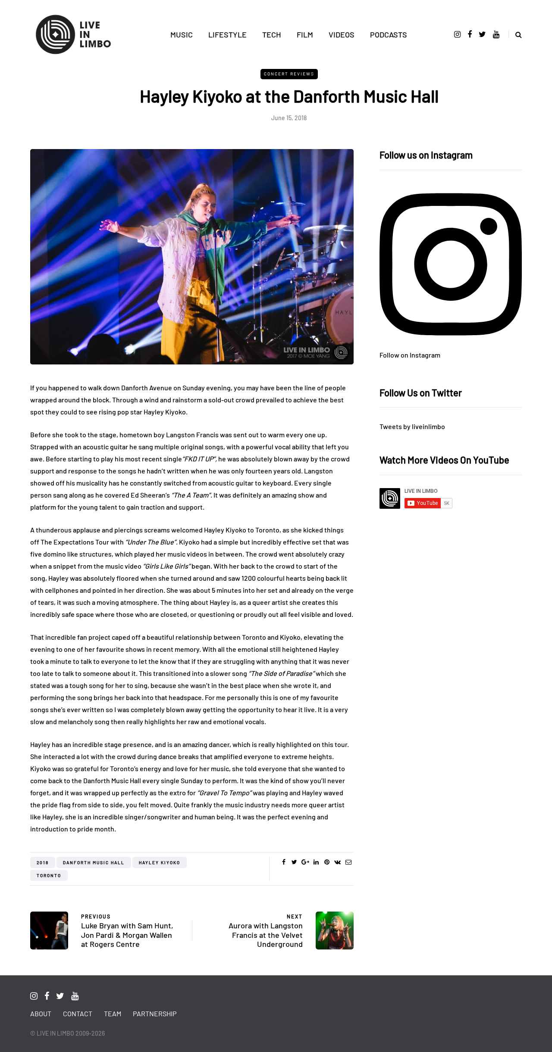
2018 (43, 862)
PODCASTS (388, 34)
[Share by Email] (348, 862)
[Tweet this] (294, 862)
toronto (49, 875)
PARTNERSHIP (154, 1013)
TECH (271, 34)
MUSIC (181, 34)
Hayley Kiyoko (159, 862)
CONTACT (77, 1013)
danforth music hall (94, 862)
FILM (305, 34)
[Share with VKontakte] (337, 862)
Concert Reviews (289, 73)
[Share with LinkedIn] (315, 862)
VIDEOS (341, 34)
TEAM (112, 1013)
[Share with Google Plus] (305, 862)
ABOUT (40, 1013)
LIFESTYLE (227, 34)
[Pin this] (326, 862)
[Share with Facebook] (283, 862)
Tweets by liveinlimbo (412, 426)
